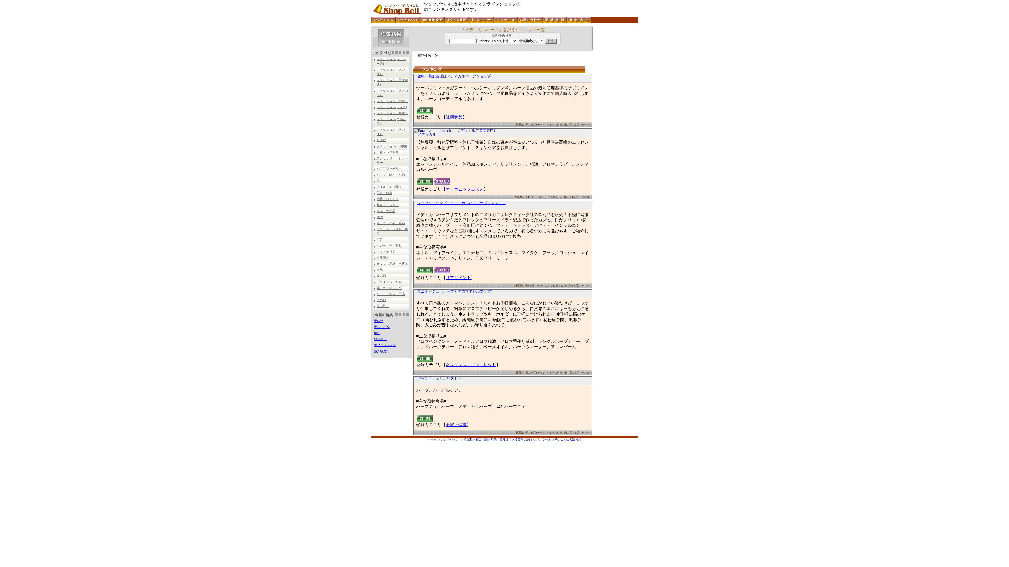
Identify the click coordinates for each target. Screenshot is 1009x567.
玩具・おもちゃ (388, 199)
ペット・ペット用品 (391, 294)
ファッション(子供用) (392, 146)
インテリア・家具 (389, 246)
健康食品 (454, 117)
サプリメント (458, 277)
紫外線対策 (382, 351)
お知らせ (530, 439)
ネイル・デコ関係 (389, 187)
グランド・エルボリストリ (439, 379)
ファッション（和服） (392, 113)
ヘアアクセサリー (389, 169)
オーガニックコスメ (464, 189)
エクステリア (386, 252)
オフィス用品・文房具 (392, 264)
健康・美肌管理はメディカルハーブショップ (454, 76)
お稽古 (381, 140)
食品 (380, 270)
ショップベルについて (451, 439)
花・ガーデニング (389, 288)
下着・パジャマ (388, 152)
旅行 (377, 333)
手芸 (380, 240)
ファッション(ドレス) (392, 107)
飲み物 (381, 276)
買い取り (383, 306)
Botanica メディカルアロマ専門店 (468, 131)
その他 (381, 300)
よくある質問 (514, 439)
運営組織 (575, 439)
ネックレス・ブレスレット (471, 365)
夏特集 (378, 321)
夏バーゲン (382, 327)
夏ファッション (385, 345)
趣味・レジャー (388, 205)
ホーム (432, 439)
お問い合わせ (560, 439)
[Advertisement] (615, 104)
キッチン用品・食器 (391, 223)
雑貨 (380, 217)
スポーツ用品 (386, 211)
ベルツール (544, 439)
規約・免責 (498, 439)
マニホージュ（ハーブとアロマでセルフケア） (456, 291)
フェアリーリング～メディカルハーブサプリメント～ (461, 203)
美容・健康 (384, 193)
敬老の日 (380, 339)
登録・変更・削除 (478, 439)
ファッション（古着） (392, 101)
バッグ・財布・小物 (391, 175)
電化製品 (383, 258)
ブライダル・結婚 (389, 282)
